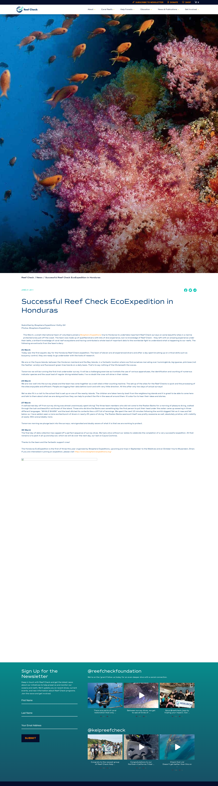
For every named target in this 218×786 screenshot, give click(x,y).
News (39, 277)
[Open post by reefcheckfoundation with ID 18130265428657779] (177, 695)
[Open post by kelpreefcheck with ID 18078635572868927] (105, 747)
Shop (188, 2)
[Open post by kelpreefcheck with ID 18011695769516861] (141, 747)
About (90, 9)
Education (145, 9)
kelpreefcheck (105, 737)
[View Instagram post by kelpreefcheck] (120, 756)
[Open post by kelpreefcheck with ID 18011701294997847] (177, 747)
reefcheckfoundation (104, 685)
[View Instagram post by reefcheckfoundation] (120, 705)
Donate (174, 2)
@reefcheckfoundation (114, 671)
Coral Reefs (106, 9)
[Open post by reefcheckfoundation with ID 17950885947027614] (105, 695)
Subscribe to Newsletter (149, 2)
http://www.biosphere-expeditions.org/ (93, 452)
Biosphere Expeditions (90, 335)
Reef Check (27, 277)
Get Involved (191, 9)
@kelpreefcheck (106, 730)
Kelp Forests (126, 9)
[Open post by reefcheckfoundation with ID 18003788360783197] (141, 695)
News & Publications (167, 9)
